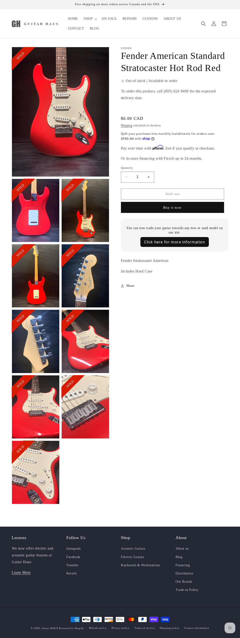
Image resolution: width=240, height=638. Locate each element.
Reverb (71, 573)
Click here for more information (174, 242)
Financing (183, 565)
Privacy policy (121, 628)
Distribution (184, 573)
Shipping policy (170, 628)
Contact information (196, 628)
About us (182, 548)
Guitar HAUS (50, 628)
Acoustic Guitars (133, 548)
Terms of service (144, 628)
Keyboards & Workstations (140, 565)
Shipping (126, 125)
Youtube (72, 565)
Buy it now (172, 207)
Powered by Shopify (71, 628)
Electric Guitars (132, 557)
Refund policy (98, 628)
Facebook (73, 557)
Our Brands (184, 581)
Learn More (21, 572)
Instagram (73, 548)
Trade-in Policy (187, 590)
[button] (90, 19)
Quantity (127, 168)
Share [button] (130, 285)
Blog (179, 557)
